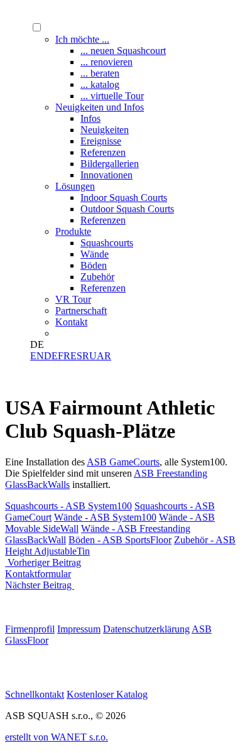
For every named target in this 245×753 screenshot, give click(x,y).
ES (76, 355)
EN (37, 355)
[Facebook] (15, 673)
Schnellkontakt (34, 694)
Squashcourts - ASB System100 (68, 506)
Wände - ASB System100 (105, 517)
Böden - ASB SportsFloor (120, 539)
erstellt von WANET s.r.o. (56, 737)
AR (104, 355)
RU (89, 355)
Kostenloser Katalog (107, 694)
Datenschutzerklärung (146, 629)
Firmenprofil (30, 629)
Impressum (79, 629)
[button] (37, 27)
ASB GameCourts (123, 462)
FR (64, 355)
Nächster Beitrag (39, 585)
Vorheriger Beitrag (43, 562)
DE (51, 355)
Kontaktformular (38, 573)
